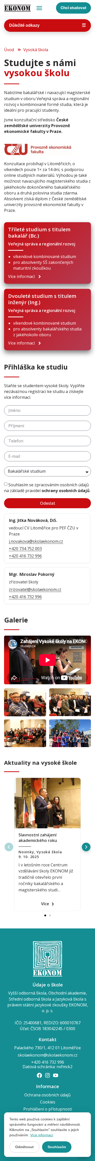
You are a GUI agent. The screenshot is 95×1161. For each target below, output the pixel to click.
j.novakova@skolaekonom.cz (36, 541)
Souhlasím (57, 1147)
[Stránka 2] (50, 915)
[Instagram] (47, 1075)
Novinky (26, 851)
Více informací (41, 1135)
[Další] (86, 847)
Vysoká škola (49, 851)
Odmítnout (24, 1147)
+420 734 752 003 (25, 548)
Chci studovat (73, 7)
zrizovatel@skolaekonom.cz (35, 589)
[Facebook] (39, 1075)
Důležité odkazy (47, 25)
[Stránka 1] (45, 915)
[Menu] (39, 8)
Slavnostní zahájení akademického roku (37, 837)
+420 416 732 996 (25, 556)
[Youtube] (55, 1075)
